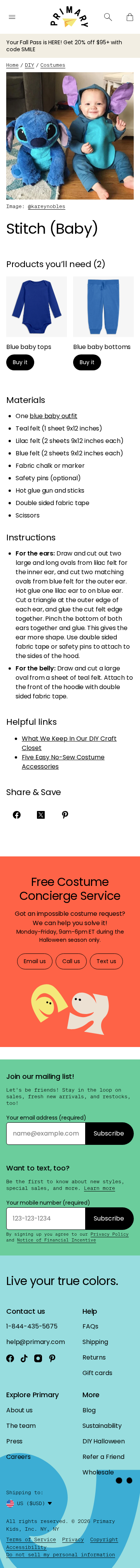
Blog (88, 1410)
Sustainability (102, 1425)
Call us (71, 961)
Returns (94, 1357)
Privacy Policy (110, 1234)
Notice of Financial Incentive (56, 1240)
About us (19, 1410)
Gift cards (97, 1372)
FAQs (90, 1326)
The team (21, 1425)
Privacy (73, 1539)
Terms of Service (31, 1539)
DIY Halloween (103, 1441)
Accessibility (26, 1547)
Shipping (95, 1341)
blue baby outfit (53, 416)
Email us (35, 961)
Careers (18, 1456)
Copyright (104, 1539)
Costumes (52, 65)
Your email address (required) (46, 1118)
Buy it (20, 362)
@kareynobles (46, 206)
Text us (106, 961)
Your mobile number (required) (48, 1203)
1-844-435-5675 (32, 1326)
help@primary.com (35, 1341)
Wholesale (98, 1472)
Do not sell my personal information (60, 1554)
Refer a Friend (103, 1456)
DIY (29, 65)
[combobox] (35, 1503)
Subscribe (109, 1133)
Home (12, 65)
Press (14, 1441)
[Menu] (12, 17)
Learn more (99, 1188)
